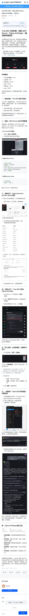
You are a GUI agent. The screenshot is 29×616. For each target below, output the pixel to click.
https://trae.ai (11, 55)
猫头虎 (8, 586)
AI (15, 15)
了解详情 (22, 23)
